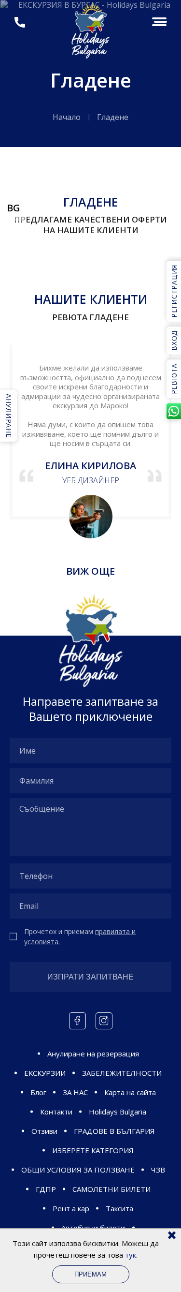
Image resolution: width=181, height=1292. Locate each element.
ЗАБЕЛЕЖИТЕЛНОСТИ (122, 1073)
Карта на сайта (130, 1092)
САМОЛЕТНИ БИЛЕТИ (111, 1189)
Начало (67, 117)
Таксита (119, 1208)
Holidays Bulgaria (117, 1111)
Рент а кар (71, 1208)
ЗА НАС (75, 1092)
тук (130, 1255)
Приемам (90, 1274)
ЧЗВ (158, 1169)
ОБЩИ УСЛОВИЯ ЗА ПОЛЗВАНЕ (78, 1169)
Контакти (56, 1111)
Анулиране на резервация (93, 1053)
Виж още (90, 571)
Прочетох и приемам (80, 936)
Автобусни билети (93, 1228)
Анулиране (9, 415)
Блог (38, 1092)
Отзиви (44, 1131)
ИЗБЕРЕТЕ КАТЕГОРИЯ (93, 1150)
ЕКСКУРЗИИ (45, 1073)
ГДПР (46, 1189)
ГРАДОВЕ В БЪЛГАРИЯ (114, 1131)
